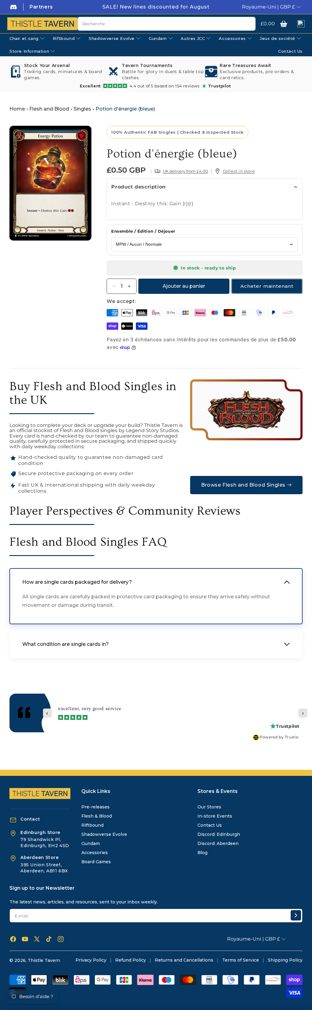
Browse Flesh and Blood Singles (243, 485)
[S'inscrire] (296, 915)
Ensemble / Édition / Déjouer (143, 231)
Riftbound (92, 825)
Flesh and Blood (49, 109)
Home (17, 109)
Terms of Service (240, 960)
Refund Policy (130, 960)
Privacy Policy (91, 960)
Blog (202, 852)
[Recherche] (248, 24)
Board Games (96, 861)
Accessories (94, 852)
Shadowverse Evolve (104, 834)
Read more (185, 712)
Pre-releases (95, 807)
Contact (30, 819)
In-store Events (214, 816)
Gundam (90, 843)
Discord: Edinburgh (218, 834)
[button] (283, 23)
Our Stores (209, 807)
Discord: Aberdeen (218, 843)
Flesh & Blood (96, 816)
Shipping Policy (285, 960)
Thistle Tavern (44, 960)
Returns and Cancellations (184, 960)
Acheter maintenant (266, 286)
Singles (82, 109)
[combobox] (166, 23)
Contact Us (209, 825)
